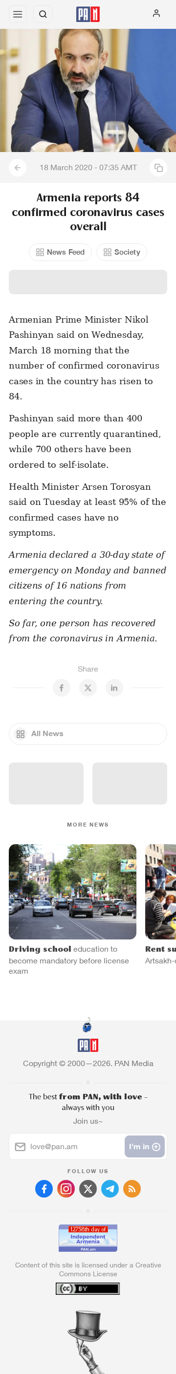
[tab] (67, 1314)
